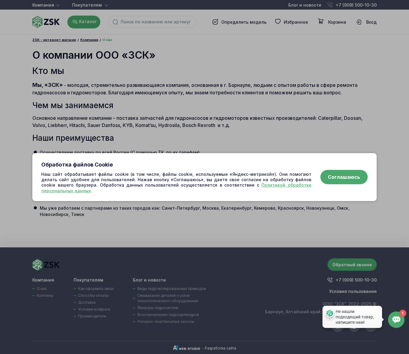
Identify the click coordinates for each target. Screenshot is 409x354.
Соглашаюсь (344, 177)
